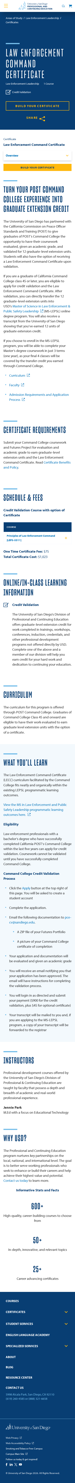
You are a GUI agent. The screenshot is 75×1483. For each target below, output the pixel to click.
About (11, 1357)
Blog (9, 1367)
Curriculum (17, 375)
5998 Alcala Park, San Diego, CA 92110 (30, 1394)
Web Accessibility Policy (18, 1443)
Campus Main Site (15, 1453)
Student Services (19, 1324)
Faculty (14, 385)
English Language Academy (28, 1335)
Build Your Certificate (37, 106)
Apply (26, 888)
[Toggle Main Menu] (6, 6)
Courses (12, 1301)
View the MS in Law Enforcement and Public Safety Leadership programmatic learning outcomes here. (35, 809)
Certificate (9, 139)
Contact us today (15, 1180)
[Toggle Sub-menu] (66, 1312)
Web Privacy (12, 1437)
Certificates (15, 1312)
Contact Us (15, 1388)
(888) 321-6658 (37, 1398)
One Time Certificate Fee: (23, 551)
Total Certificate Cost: (20, 557)
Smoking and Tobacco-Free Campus (24, 1448)
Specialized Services (22, 1346)
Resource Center (19, 1377)
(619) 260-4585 (15, 1398)
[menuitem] (37, 1302)
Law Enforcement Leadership (22, 83)
